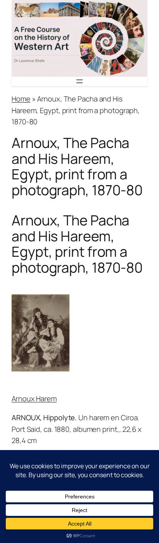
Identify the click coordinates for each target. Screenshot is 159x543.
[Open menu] (79, 81)
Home (21, 99)
